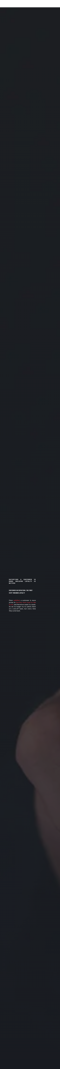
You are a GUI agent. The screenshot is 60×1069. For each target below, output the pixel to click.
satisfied (16, 600)
